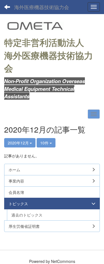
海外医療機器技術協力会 (41, 6)
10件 (45, 143)
